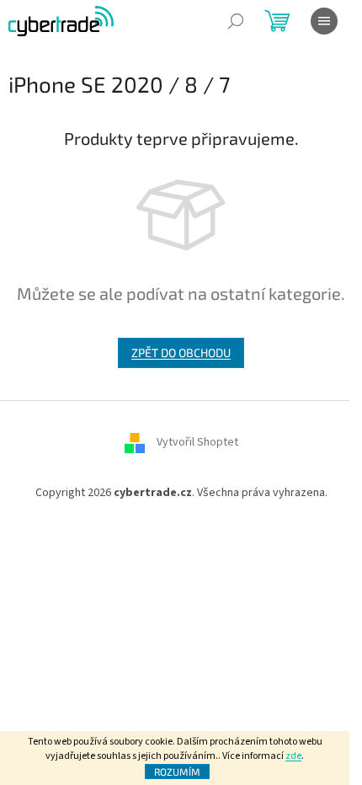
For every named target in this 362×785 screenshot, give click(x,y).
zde (293, 756)
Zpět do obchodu (181, 352)
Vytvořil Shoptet (197, 442)
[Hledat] (236, 21)
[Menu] (324, 21)
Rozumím (177, 771)
